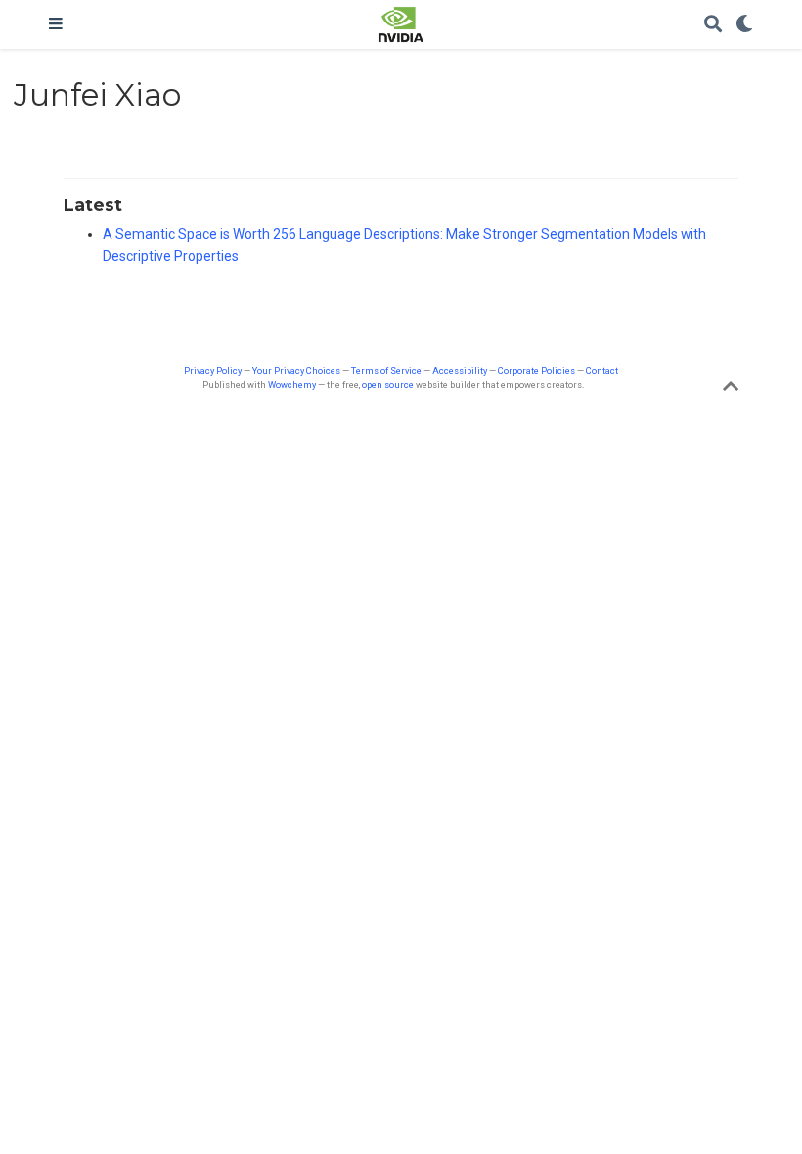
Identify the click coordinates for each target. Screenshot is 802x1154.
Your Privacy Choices (296, 370)
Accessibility (459, 370)
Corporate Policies (536, 370)
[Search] (713, 25)
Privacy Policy (213, 370)
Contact (602, 370)
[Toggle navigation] (56, 24)
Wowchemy (292, 384)
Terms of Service (386, 370)
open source (388, 384)
